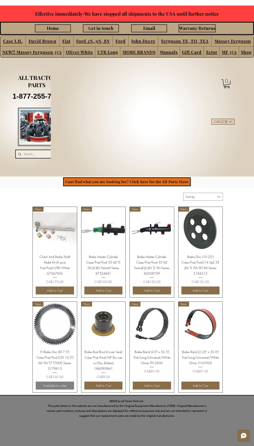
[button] (13, 40)
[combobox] (203, 197)
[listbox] (223, 122)
